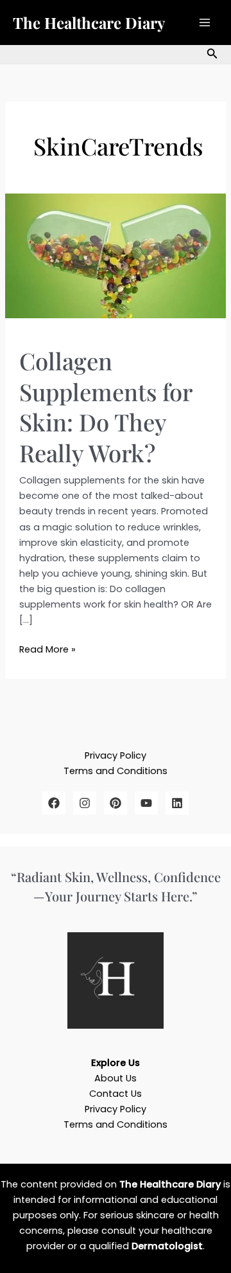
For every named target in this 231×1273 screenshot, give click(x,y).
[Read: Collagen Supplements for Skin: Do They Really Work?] (115, 255)
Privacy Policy (115, 755)
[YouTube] (146, 803)
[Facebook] (53, 803)
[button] (212, 55)
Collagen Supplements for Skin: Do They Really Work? (105, 406)
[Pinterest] (115, 803)
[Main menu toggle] (204, 22)
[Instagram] (84, 803)
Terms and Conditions (115, 770)
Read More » (47, 649)
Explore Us (115, 1062)
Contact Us (115, 1093)
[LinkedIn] (177, 803)
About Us (115, 1078)
